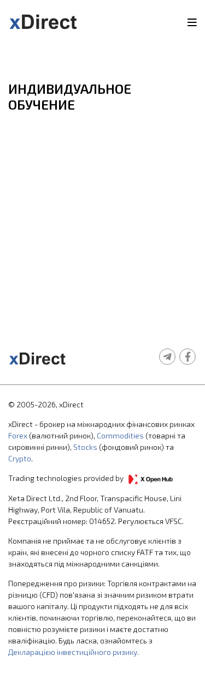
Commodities (120, 435)
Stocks (85, 447)
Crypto (19, 458)
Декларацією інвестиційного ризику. (73, 652)
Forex (17, 435)
